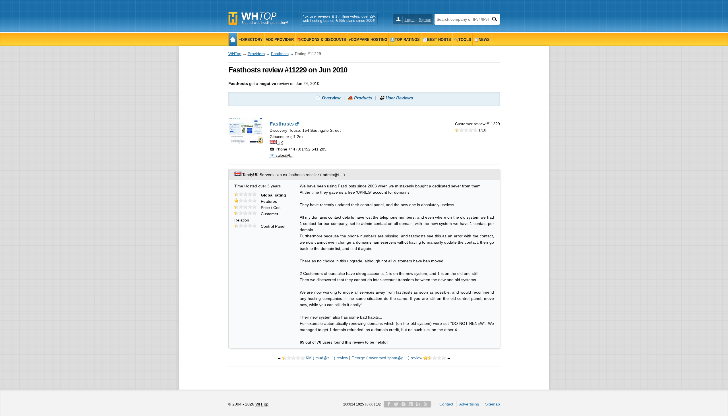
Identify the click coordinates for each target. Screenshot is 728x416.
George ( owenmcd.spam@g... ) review (386, 358)
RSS (425, 404)
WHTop (234, 53)
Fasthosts (280, 53)
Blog (403, 404)
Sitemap (492, 404)
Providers (256, 53)
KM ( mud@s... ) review (327, 358)
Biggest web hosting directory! (264, 23)
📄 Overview (328, 97)
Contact (446, 404)
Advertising (469, 404)
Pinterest (411, 404)
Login (410, 19)
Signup (425, 19)
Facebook (388, 404)
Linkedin (418, 404)
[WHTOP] (233, 39)
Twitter (396, 404)
